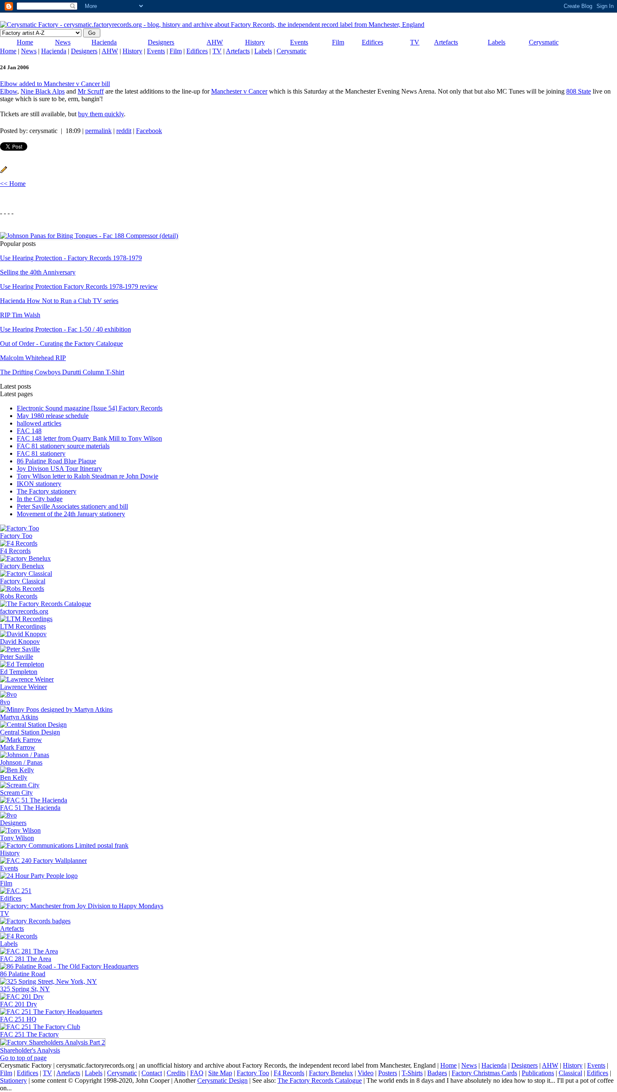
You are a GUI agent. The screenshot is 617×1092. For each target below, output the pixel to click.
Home (25, 42)
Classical (570, 1072)
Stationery (13, 1080)
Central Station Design (30, 732)
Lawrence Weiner (23, 686)
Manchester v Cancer (239, 91)
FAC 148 (29, 430)
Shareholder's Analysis (30, 1050)
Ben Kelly (13, 777)
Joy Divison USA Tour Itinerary (59, 468)
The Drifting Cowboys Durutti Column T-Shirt (62, 372)
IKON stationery (39, 483)
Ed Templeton (18, 671)
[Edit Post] (4, 171)
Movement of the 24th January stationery (71, 513)
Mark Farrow (17, 747)
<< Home (13, 183)
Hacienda (104, 42)
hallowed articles (39, 423)
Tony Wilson (17, 837)
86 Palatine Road (22, 973)
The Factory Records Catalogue (319, 1080)
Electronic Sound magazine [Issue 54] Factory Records (89, 408)
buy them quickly (101, 114)
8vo (5, 701)
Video (366, 1072)
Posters (387, 1072)
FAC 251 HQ (18, 1019)
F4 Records (15, 550)
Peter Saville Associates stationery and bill (72, 506)
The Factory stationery (46, 491)
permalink (98, 130)
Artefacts (446, 42)
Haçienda (53, 51)
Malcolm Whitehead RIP (33, 357)
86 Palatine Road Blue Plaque (56, 461)
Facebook (149, 130)
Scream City (16, 792)
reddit (123, 130)
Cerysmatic (544, 42)
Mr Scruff (91, 91)
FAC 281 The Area (25, 958)
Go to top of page (23, 1057)
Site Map (220, 1072)
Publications (538, 1072)
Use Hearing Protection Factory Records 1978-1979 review (79, 286)
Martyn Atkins (19, 717)
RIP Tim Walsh (20, 315)
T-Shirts (412, 1072)
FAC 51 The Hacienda (30, 807)
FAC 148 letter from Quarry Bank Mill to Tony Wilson (89, 438)
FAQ (197, 1072)
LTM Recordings (23, 626)
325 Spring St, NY (25, 989)
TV (414, 42)
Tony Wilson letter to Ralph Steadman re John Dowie (87, 476)
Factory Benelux (22, 566)
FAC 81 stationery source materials (63, 445)
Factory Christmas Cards (484, 1072)
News (63, 42)
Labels (496, 42)
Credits (176, 1072)
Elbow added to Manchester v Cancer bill (55, 83)
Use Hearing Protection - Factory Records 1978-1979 (71, 257)
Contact (151, 1072)
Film (338, 42)
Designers (161, 42)
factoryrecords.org (24, 611)
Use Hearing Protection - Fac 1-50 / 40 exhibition (65, 329)
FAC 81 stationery (41, 453)
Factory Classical (22, 581)
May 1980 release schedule (53, 415)
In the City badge (40, 498)
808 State (578, 91)
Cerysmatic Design (222, 1080)
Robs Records (18, 596)
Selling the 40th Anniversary (38, 272)
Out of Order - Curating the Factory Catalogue (61, 343)
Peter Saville (16, 656)
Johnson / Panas (21, 762)
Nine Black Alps (43, 91)
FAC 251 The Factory (29, 1034)
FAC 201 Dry (18, 1004)
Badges (437, 1072)
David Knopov (20, 641)
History (255, 42)
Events (299, 42)
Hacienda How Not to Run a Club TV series (59, 300)
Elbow (8, 91)
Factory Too (16, 535)
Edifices (372, 42)
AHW (215, 42)
